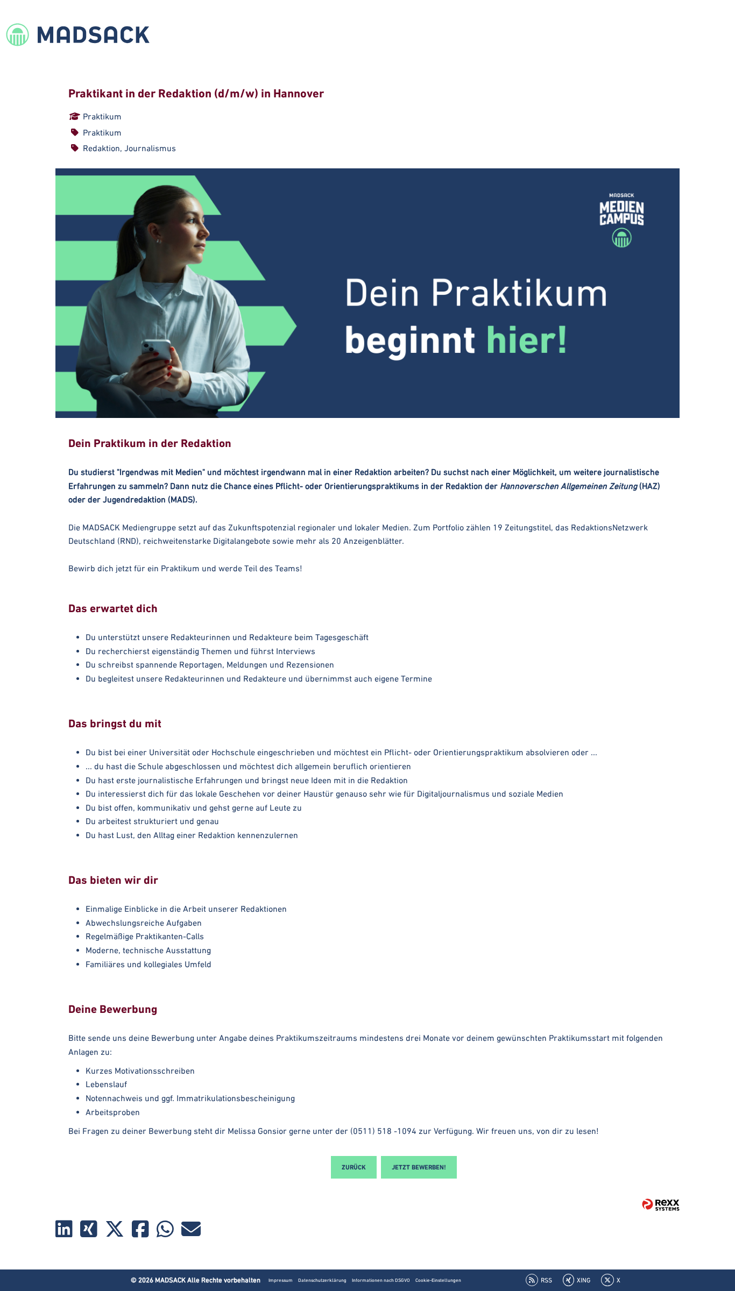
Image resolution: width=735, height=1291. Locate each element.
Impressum (280, 1280)
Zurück (354, 1167)
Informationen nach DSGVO (381, 1280)
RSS (546, 1280)
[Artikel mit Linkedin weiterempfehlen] (64, 1231)
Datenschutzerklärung (322, 1280)
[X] (114, 1231)
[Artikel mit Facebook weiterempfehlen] (140, 1231)
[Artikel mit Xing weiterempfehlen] (88, 1231)
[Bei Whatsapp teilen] (165, 1231)
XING (583, 1280)
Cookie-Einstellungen (438, 1280)
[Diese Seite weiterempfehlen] (191, 1231)
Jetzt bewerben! (419, 1167)
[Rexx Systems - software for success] (661, 1204)
